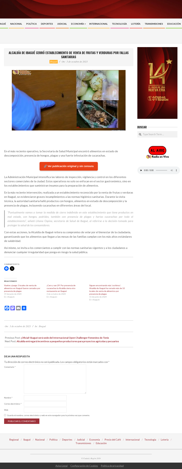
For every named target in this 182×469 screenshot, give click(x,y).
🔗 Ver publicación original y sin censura (69, 166)
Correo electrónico (12, 404)
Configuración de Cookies (84, 465)
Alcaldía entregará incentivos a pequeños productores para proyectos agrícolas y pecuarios (68, 341)
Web (6, 410)
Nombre (8, 398)
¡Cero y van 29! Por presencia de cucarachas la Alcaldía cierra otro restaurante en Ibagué (61, 288)
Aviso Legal (61, 465)
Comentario (9, 367)
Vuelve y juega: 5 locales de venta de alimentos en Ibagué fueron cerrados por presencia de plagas (22, 288)
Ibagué (53, 61)
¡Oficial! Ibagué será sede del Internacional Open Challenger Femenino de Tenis (65, 337)
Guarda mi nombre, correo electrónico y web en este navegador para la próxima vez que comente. (48, 415)
